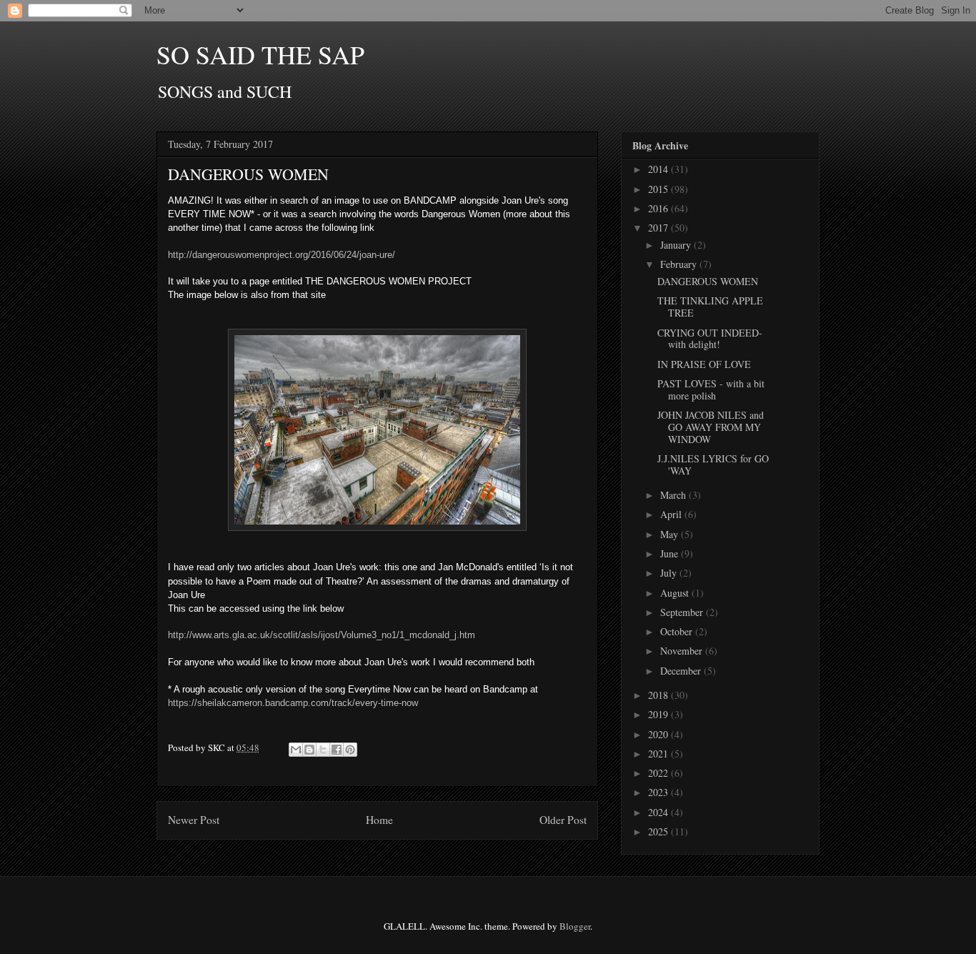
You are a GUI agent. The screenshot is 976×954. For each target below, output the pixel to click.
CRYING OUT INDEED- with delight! (709, 339)
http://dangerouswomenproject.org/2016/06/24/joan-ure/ (281, 254)
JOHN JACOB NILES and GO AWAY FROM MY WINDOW (710, 427)
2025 (659, 831)
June (670, 553)
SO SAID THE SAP (260, 54)
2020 (659, 734)
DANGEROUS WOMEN (707, 281)
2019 (659, 714)
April (672, 514)
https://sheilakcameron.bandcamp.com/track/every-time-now (293, 702)
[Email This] (296, 749)
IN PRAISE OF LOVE (704, 364)
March (674, 495)
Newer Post (193, 820)
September (683, 612)
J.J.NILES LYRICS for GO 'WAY (713, 464)
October (677, 631)
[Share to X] (323, 749)
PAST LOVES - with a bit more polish (711, 389)
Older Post (563, 820)
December (682, 670)
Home (379, 820)
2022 (659, 773)
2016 (659, 208)
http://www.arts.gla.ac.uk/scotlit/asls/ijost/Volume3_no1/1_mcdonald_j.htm (323, 635)
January (677, 245)
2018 (659, 695)
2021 (659, 753)
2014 (659, 169)
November (682, 650)
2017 (659, 227)
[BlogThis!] (309, 749)
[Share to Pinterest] (350, 749)
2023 (659, 792)
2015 (659, 189)
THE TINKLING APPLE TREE (710, 306)
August (676, 593)
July (669, 573)
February (679, 264)
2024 (659, 812)
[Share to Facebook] (336, 749)
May (670, 534)
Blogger (574, 926)
